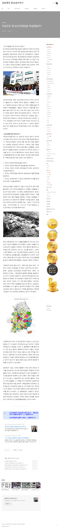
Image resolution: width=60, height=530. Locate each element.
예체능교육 (49, 108)
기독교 (48, 165)
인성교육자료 (49, 140)
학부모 (48, 98)
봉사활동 (48, 106)
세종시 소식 (48, 211)
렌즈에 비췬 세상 (50, 161)
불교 (48, 167)
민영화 (48, 176)
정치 (6, 458)
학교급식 (48, 70)
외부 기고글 (48, 187)
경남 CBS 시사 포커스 (51, 153)
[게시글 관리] (10, 450)
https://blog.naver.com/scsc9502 (13, 424)
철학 (48, 143)
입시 (48, 76)
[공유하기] (8, 450)
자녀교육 (48, 89)
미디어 (48, 178)
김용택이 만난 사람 (50, 209)
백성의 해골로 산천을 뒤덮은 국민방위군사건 (16, 465)
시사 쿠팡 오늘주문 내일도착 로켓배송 (17, 438)
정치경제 (48, 201)
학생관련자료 (49, 64)
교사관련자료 (49, 94)
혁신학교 (48, 55)
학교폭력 (48, 68)
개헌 (48, 194)
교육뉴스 (48, 151)
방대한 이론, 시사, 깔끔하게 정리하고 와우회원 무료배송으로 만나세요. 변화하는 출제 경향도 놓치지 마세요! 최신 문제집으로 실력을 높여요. (21, 441)
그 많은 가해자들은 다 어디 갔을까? (13, 463)
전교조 (48, 136)
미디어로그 (17, 8)
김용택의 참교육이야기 (12, 3)
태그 (9, 8)
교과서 (48, 110)
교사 (48, 100)
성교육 (48, 61)
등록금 (48, 91)
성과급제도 (49, 53)
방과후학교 (49, 112)
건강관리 (48, 204)
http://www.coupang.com (11, 435)
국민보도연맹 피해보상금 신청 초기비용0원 (16, 427)
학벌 (48, 120)
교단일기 (48, 116)
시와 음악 (48, 198)
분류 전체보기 (49, 44)
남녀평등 (48, 72)
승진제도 (48, 49)
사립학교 (48, 114)
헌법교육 (48, 196)
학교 (48, 104)
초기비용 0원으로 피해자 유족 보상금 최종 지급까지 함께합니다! (16, 429)
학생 (48, 66)
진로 (48, 147)
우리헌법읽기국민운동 (51, 192)
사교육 (48, 85)
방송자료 (48, 149)
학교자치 (48, 57)
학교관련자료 (49, 125)
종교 (47, 163)
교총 (48, 138)
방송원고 (48, 155)
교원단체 (48, 134)
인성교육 (48, 145)
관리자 (43, 8)
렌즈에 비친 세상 (50, 158)
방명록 (35, 8)
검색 (53, 3)
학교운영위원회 (50, 81)
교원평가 (48, 51)
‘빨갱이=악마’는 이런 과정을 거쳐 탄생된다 (15, 468)
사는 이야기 (49, 174)
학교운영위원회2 (50, 83)
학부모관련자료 (49, 79)
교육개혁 (49, 59)
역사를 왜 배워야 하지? (10, 461)
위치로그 (27, 8)
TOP (57, 525)
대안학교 (48, 131)
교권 (48, 118)
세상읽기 (49, 184)
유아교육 (48, 129)
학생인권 (48, 74)
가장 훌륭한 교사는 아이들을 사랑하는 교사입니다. (15, 500)
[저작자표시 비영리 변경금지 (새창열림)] (20, 450)
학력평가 (48, 102)
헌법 (47, 190)
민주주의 (48, 206)
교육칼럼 (48, 96)
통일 (47, 214)
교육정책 (48, 47)
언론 (48, 122)
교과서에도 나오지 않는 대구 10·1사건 (14, 467)
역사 (9, 458)
